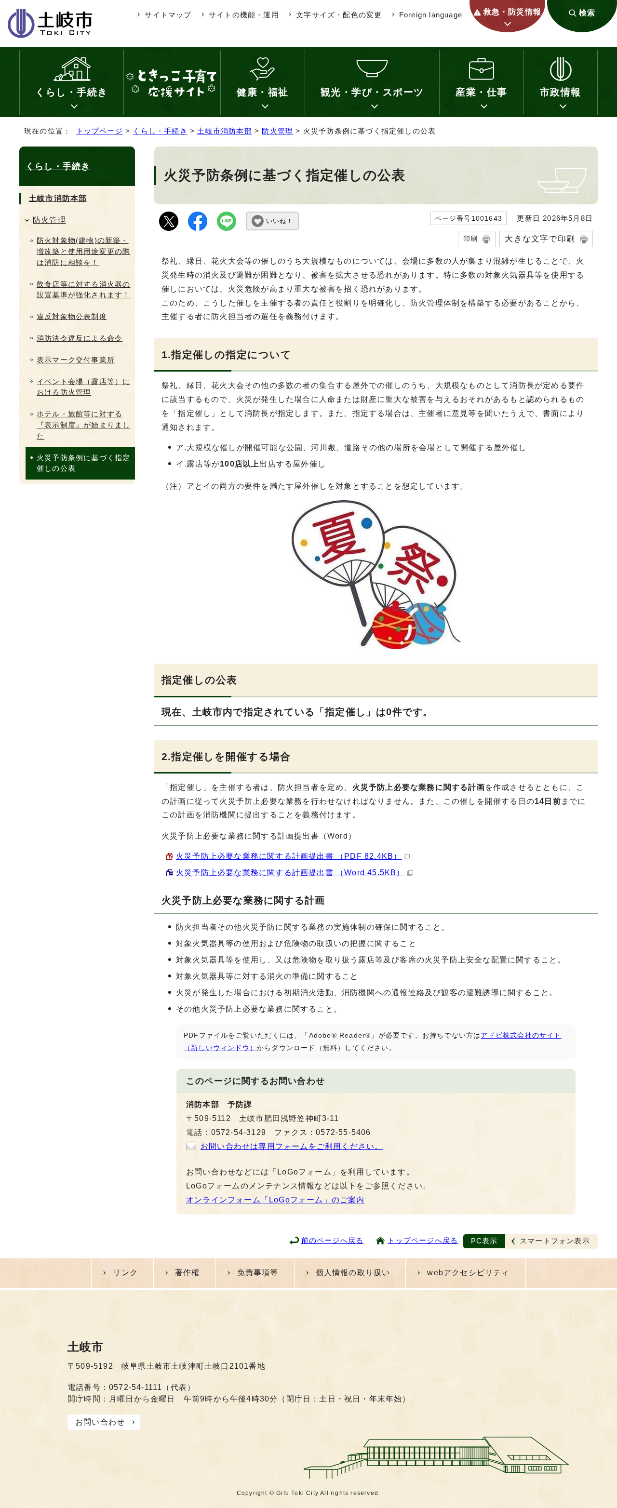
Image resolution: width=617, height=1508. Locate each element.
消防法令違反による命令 (79, 338)
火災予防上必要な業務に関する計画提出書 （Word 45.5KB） (290, 872)
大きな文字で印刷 (540, 238)
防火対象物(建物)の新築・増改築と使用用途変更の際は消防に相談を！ (83, 251)
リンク (125, 1272)
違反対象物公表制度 (72, 316)
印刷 (470, 238)
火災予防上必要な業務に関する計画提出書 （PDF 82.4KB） (289, 856)
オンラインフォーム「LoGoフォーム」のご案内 (275, 1200)
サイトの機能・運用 (244, 15)
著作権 (187, 1272)
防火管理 (277, 131)
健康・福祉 (263, 92)
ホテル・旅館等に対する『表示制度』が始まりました (83, 425)
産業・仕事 (482, 92)
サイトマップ (168, 15)
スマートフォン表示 (555, 1241)
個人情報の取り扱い (353, 1272)
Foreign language (430, 15)
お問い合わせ (100, 1422)
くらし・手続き (71, 92)
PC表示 (484, 1241)
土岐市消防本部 (224, 131)
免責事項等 (258, 1272)
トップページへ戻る (423, 1240)
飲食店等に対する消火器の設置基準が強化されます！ (83, 289)
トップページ (99, 131)
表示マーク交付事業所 (76, 360)
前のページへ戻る (332, 1240)
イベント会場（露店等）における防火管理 (83, 387)
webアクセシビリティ (468, 1272)
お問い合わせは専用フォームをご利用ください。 (292, 1146)
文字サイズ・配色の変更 (339, 15)
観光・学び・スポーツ (372, 92)
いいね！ (279, 221)
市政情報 (560, 92)
